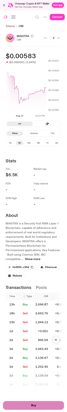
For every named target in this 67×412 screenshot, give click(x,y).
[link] (58, 5)
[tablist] (33, 133)
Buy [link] (25, 304)
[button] (4, 5)
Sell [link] (25, 313)
